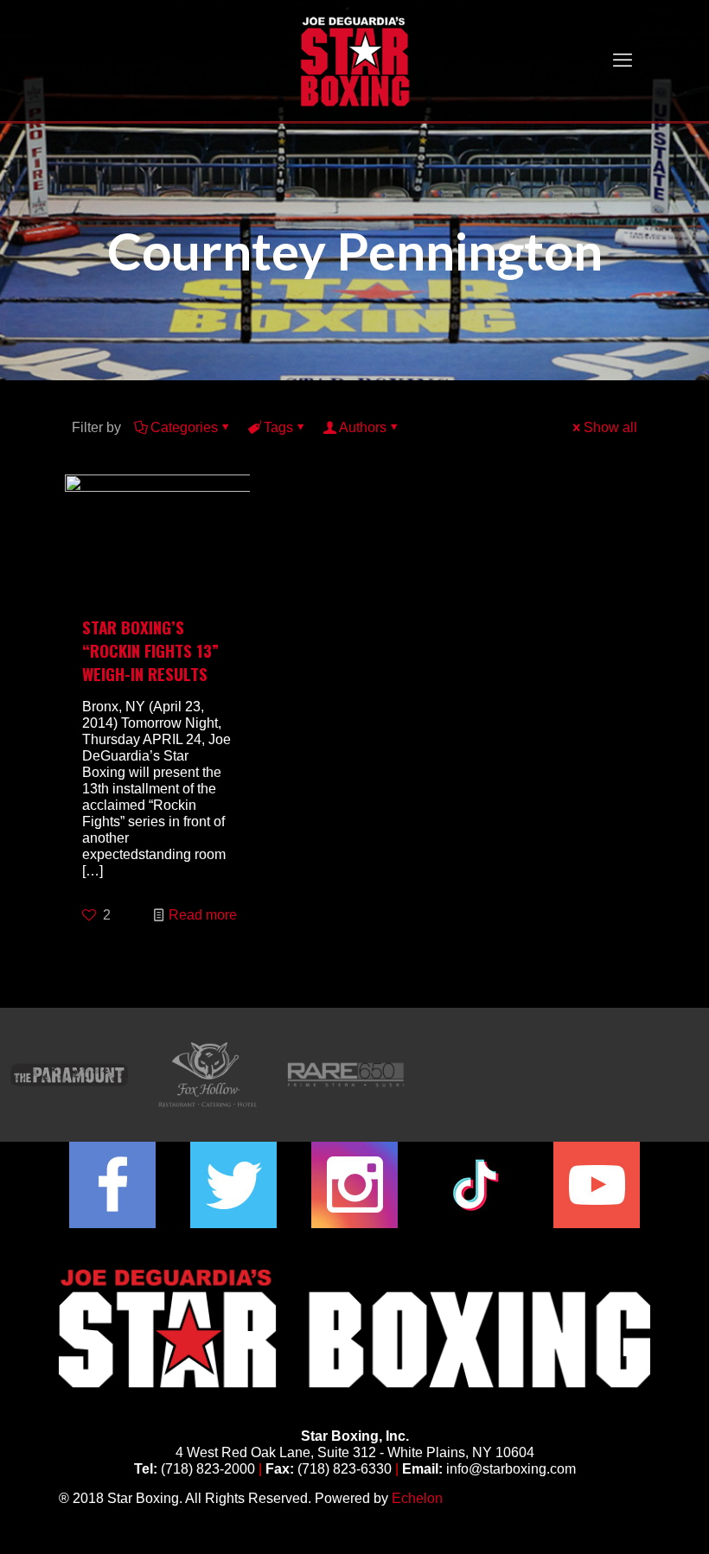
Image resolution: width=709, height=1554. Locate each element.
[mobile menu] (622, 60)
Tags (278, 427)
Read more (203, 915)
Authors (362, 427)
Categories (184, 427)
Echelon (417, 1498)
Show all (610, 427)
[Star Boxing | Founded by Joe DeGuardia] (354, 60)
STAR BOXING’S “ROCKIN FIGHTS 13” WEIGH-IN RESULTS (150, 650)
